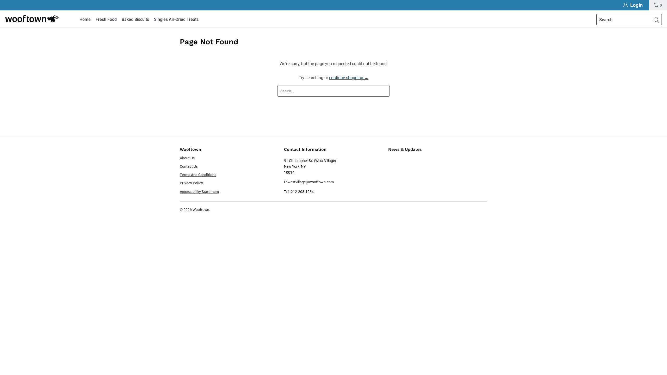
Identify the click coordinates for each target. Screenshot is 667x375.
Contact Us (189, 166)
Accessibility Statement (199, 192)
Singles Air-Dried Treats (176, 19)
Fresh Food (106, 19)
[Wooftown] (32, 18)
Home (85, 19)
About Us (187, 158)
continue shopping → (348, 77)
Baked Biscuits (135, 19)
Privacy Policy (191, 183)
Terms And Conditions (198, 175)
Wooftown (201, 210)
